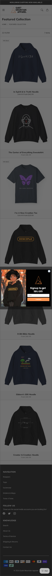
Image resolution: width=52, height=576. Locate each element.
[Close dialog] (49, 271)
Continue (38, 299)
